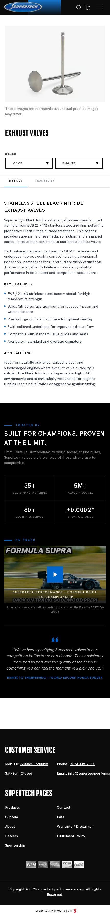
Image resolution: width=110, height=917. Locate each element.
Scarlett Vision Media (75, 910)
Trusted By (45, 181)
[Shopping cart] (87, 8)
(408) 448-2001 (82, 764)
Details (15, 181)
